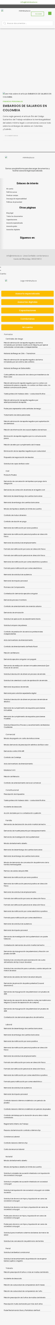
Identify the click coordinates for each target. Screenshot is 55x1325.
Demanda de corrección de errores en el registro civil (24, 490)
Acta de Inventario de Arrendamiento (18, 640)
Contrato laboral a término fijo (16, 1143)
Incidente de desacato (13, 807)
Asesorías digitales (13, 230)
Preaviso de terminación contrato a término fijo (22, 1130)
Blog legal (9, 213)
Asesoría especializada (14, 223)
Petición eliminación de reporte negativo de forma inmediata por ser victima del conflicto (23, 361)
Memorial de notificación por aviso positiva (21, 528)
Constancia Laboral (12, 1137)
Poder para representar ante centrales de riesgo (22, 408)
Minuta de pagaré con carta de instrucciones (22, 738)
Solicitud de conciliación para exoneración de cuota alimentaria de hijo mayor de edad (24, 961)
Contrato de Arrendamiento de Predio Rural (20, 646)
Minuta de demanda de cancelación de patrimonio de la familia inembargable (26, 863)
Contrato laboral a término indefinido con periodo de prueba (24, 1101)
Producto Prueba (10, 475)
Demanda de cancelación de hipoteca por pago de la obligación (25, 482)
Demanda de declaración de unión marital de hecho (25, 824)
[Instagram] (27, 6)
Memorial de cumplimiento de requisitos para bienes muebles (24, 717)
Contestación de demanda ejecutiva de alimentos (24, 1017)
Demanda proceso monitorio (15, 600)
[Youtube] (30, 6)
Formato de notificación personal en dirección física (24, 555)
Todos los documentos (14, 216)
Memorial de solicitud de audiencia (18, 574)
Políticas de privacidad (14, 202)
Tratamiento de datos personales (17, 415)
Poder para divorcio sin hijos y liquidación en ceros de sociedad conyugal (25, 1217)
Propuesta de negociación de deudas (19, 457)
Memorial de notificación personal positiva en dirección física (25, 535)
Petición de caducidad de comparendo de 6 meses (24, 1285)
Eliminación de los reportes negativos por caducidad (25, 451)
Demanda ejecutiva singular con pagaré (20, 659)
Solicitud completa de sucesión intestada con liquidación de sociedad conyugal (27, 1174)
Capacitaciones (11, 220)
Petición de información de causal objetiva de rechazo (25, 430)
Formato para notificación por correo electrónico (23, 568)
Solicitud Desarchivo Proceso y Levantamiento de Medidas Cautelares (27, 726)
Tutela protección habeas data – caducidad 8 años (24, 394)
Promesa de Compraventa (14, 587)
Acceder (38, 14)
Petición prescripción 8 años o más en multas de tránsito (26, 1272)
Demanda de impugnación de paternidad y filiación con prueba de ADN (26, 952)
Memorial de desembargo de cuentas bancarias (23, 496)
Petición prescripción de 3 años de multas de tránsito (24, 1297)
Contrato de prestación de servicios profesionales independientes (23, 633)
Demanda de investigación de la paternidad (21, 837)
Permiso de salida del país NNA (16, 871)
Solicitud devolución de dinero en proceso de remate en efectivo (26, 700)
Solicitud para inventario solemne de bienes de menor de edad (26, 1234)
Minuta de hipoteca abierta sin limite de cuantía (23, 509)
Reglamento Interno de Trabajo (16, 1124)
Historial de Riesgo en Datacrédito (17, 368)
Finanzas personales (13, 101)
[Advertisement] (27, 57)
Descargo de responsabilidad (16, 199)
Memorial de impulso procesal (16, 581)
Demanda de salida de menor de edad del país (23, 977)
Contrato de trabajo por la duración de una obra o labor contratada (26, 1116)
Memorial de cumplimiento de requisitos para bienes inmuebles (24, 709)
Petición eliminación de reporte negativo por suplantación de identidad (26, 422)
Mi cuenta (9, 189)
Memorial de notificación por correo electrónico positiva (25, 562)
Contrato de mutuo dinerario (15, 515)
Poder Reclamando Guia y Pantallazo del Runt (22, 1310)
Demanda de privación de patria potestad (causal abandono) (24, 984)
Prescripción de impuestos (14, 794)
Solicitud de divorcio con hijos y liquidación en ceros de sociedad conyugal (26, 1208)
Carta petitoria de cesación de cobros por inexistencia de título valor (26, 376)
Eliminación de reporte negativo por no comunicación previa (25, 437)
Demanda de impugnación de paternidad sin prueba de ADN (26, 1010)
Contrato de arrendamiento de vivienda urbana (22, 606)
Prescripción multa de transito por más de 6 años (23, 1304)
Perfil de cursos (11, 192)
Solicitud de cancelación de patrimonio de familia (24, 1241)
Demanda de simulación (14, 612)
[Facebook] (24, 6)
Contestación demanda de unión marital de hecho (24, 945)
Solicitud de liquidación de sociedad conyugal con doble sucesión (27, 1191)
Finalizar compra (12, 195)
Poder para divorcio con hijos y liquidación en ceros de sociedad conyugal (25, 1225)
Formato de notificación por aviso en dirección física (24, 549)
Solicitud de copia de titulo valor (16, 464)
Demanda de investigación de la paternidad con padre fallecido (26, 938)
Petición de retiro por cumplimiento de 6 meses (22, 445)
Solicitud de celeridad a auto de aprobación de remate (25, 680)
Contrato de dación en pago (15, 521)
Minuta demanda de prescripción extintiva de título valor (26, 745)
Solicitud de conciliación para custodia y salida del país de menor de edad (27, 969)
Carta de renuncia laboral (14, 1149)
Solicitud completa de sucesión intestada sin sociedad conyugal (26, 1183)
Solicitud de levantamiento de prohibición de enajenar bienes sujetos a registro (25, 1260)
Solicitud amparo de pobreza (15, 625)
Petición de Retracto (11, 653)
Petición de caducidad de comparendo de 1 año (23, 1291)
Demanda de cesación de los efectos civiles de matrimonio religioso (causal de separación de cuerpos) (27, 1001)
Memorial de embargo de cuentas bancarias (21, 502)
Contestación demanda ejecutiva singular (21, 593)
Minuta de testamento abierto (15, 843)
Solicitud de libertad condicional (17, 1252)
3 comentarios (11, 136)
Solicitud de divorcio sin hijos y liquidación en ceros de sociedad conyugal (25, 1200)
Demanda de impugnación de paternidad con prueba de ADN (26, 993)
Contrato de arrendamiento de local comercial (22, 783)
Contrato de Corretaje (12, 757)
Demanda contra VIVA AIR (14, 751)
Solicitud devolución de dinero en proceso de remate (24, 674)
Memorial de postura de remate (16, 687)
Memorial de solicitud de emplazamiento (20, 543)
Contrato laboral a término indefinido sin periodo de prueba (27, 1109)
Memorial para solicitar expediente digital (20, 693)
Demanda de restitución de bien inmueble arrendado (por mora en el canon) (26, 667)
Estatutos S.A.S (9, 770)
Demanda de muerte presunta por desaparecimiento (25, 831)
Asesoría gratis (11, 226)
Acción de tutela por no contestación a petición (22, 813)
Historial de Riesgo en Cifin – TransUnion (19, 353)
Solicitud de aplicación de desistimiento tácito (22, 619)
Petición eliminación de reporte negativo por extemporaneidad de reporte (21, 401)
